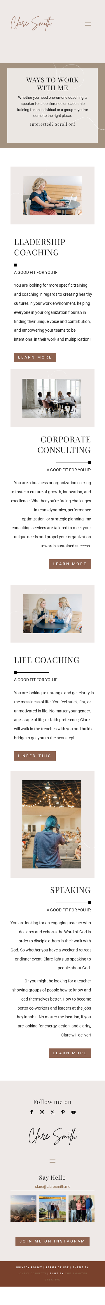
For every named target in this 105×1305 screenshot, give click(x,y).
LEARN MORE (35, 357)
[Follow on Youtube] (73, 1112)
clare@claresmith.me (52, 1186)
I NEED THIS (35, 756)
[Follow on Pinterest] (63, 1112)
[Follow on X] (52, 1112)
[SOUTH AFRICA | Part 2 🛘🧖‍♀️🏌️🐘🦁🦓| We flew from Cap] (23, 1208)
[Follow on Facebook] (31, 1112)
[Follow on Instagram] (42, 1112)
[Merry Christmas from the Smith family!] (81, 1208)
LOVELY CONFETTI (32, 1273)
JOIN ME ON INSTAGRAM (52, 1241)
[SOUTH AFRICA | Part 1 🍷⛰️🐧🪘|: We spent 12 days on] (52, 1208)
